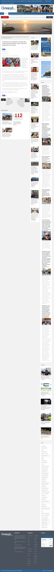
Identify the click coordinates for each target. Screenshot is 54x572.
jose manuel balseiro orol (45, 502)
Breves (12, 13)
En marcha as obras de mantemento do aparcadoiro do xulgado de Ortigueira (34, 184)
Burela (6, 92)
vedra (15, 92)
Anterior (8, 98)
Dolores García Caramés (46, 491)
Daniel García (44, 479)
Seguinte (21, 98)
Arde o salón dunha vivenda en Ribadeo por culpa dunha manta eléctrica (17, 123)
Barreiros (35, 537)
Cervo (42, 464)
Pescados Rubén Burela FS (45, 509)
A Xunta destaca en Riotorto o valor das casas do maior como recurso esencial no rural (35, 140)
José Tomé (43, 504)
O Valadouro (30, 551)
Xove (7, 3)
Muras (35, 548)
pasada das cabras (10, 92)
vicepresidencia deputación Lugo (44, 523)
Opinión (29, 553)
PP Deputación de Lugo (45, 513)
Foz (42, 493)
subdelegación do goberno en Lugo (45, 520)
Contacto (21, 13)
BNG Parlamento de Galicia (45, 456)
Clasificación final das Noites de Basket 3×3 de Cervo (45, 437)
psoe (42, 517)
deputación (44, 486)
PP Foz (43, 515)
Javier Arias (43, 495)
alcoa (43, 449)
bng (46, 453)
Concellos (35, 542)
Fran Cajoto (46, 493)
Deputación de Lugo (45, 488)
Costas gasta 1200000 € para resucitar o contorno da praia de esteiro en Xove (20, 548)
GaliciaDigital (19, 570)
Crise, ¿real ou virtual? (17, 544)
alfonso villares (44, 451)
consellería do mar (45, 477)
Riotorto (35, 561)
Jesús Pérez (43, 499)
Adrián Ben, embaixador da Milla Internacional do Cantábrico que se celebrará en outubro (46, 378)
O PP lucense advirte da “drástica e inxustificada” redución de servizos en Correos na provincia (34, 126)
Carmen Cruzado (44, 462)
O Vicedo (35, 551)
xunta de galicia (44, 527)
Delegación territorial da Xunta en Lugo (45, 484)
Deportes (15, 13)
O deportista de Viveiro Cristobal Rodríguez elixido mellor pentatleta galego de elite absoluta (9, 102)
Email (27, 46)
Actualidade (6, 13)
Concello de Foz (44, 471)
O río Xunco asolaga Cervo (18, 551)
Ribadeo (46, 517)
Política (10, 13)
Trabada (2, 3)
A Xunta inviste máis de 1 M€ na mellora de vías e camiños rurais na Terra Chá (34, 48)
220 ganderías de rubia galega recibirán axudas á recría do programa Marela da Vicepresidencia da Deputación (34, 109)
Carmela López (44, 460)
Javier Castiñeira (44, 497)
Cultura (19, 13)
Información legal (49, 570)
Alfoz (28, 537)
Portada (2, 13)
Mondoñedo (30, 548)
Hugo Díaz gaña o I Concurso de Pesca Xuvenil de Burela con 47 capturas (7, 122)
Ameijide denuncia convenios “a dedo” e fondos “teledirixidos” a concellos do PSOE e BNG (35, 61)
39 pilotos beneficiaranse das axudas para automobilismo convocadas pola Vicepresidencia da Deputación (46, 407)
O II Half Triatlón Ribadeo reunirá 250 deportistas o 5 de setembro (46, 422)
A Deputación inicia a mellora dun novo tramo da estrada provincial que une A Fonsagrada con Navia (35, 202)
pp (42, 511)
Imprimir (24, 46)
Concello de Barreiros (45, 466)
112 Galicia (43, 446)
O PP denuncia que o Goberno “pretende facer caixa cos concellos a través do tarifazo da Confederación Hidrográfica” (35, 217)
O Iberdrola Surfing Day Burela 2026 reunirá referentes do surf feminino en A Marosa (46, 393)
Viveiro (5, 3)
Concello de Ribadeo (45, 473)
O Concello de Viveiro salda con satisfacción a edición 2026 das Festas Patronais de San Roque (34, 155)
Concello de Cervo (44, 469)
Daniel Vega (44, 481)
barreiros (43, 453)
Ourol (29, 555)
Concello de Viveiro (45, 475)
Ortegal (35, 553)
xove (46, 525)
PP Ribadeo (47, 515)
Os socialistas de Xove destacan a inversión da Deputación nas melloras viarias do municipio (6, 135)
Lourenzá (35, 546)
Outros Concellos (11, 3)
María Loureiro (44, 506)
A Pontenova (30, 535)
